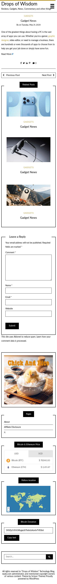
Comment (10, 253)
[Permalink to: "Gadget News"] (28, 104)
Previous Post (13, 75)
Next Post (46, 75)
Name (8, 286)
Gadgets (28, 16)
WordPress (34, 579)
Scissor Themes (38, 576)
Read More (6, 54)
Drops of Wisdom (19, 4)
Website (9, 309)
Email (8, 297)
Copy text (11, 538)
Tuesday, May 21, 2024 (31, 25)
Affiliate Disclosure (12, 427)
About (7, 422)
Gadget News (28, 126)
